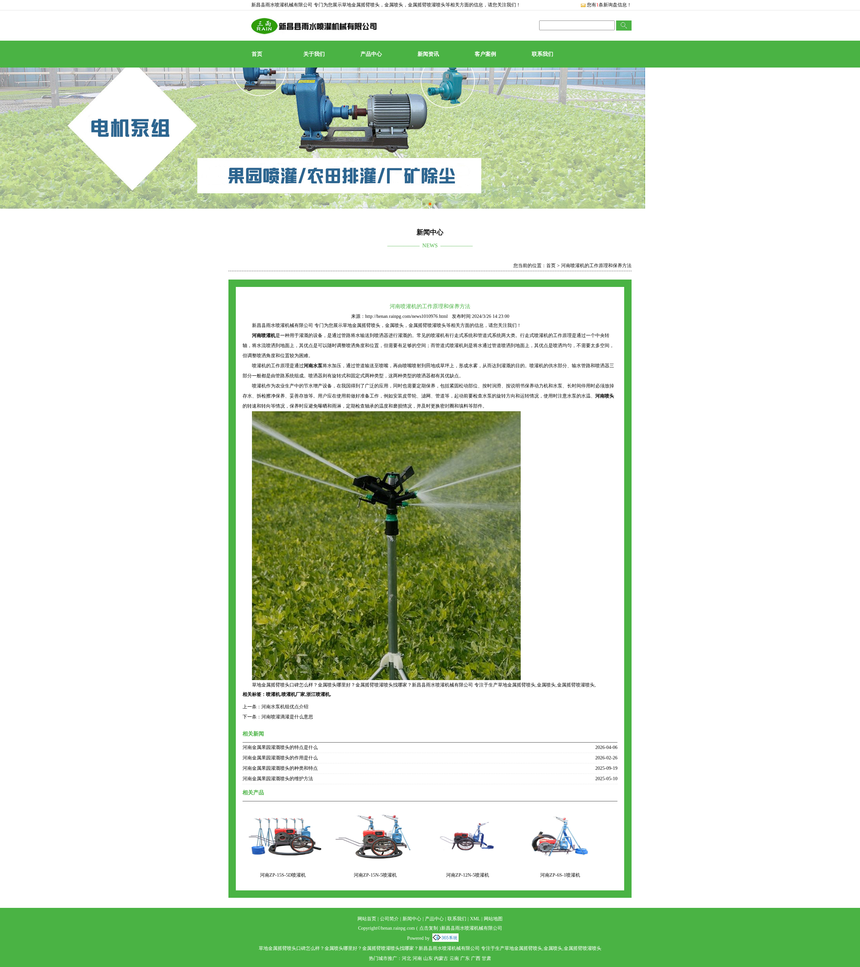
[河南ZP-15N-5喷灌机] (375, 812)
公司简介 (389, 918)
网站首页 (366, 918)
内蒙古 (441, 958)
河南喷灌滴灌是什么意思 (287, 716)
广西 (475, 958)
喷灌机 (273, 694)
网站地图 (493, 918)
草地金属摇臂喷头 (361, 4)
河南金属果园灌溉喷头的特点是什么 (280, 747)
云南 (454, 958)
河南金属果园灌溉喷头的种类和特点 (280, 768)
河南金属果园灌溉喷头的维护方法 (278, 778)
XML (475, 918)
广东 (465, 958)
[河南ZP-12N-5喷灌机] (467, 812)
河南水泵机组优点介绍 (284, 706)
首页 (257, 54)
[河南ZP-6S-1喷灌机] (560, 812)
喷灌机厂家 (293, 694)
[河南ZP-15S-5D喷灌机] (283, 812)
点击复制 (428, 928)
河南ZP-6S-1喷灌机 (560, 875)
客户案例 (485, 54)
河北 (406, 958)
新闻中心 (411, 918)
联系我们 (542, 54)
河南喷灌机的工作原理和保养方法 (596, 265)
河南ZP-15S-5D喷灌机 (283, 875)
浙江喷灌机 (318, 694)
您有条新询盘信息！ (609, 4)
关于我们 (314, 54)
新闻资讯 (428, 54)
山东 (428, 958)
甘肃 (486, 958)
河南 (417, 958)
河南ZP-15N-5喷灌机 (375, 875)
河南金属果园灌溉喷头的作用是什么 (280, 757)
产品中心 (371, 54)
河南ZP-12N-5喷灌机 (467, 875)
